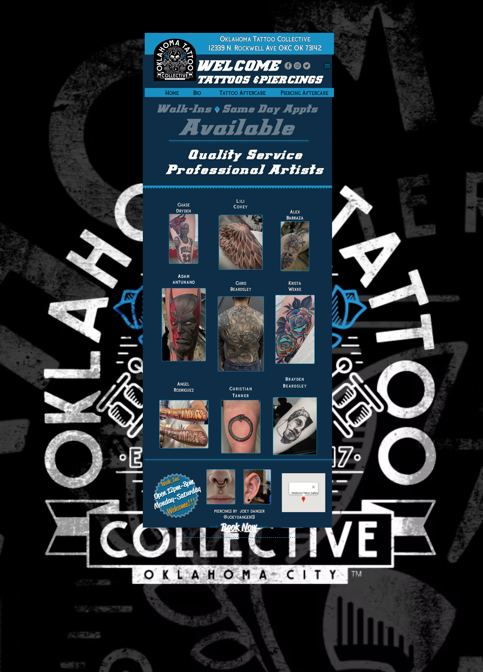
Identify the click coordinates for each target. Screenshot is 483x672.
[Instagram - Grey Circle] (297, 65)
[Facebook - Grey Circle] (288, 65)
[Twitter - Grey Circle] (306, 65)
